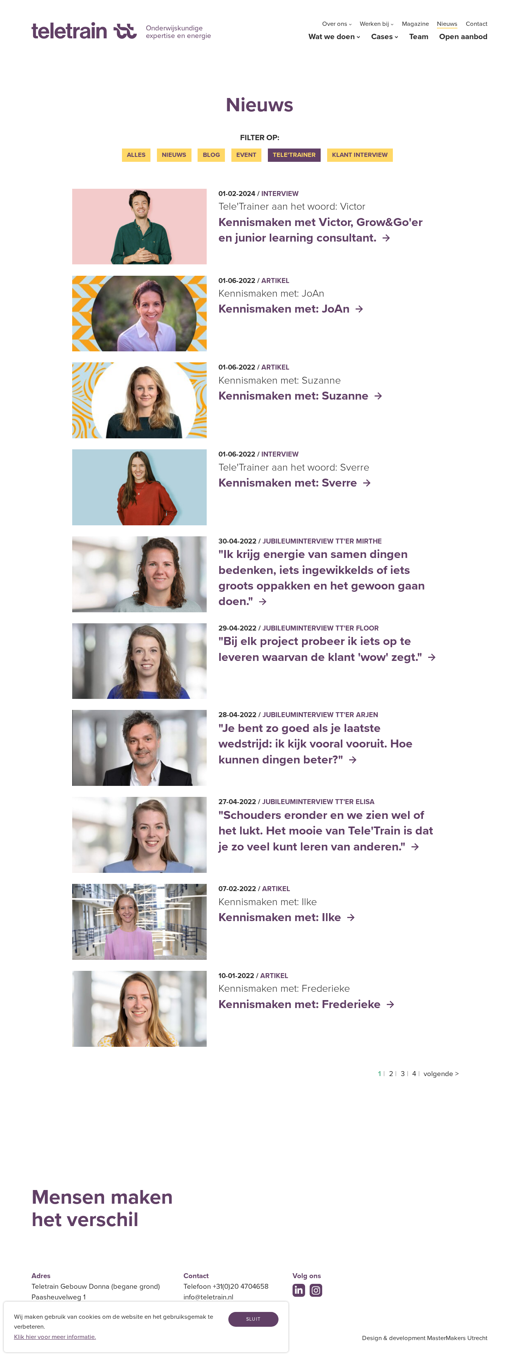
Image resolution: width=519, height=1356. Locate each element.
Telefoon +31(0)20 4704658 (226, 1286)
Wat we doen (332, 36)
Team (419, 36)
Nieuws (447, 24)
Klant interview (360, 155)
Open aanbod (463, 36)
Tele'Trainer (294, 155)
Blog (211, 155)
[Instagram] (316, 1290)
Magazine (415, 24)
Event (246, 155)
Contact (476, 24)
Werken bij (374, 24)
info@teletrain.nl (208, 1297)
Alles (136, 155)
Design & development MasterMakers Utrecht (424, 1338)
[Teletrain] (84, 30)
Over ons (334, 24)
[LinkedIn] (299, 1290)
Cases (382, 36)
